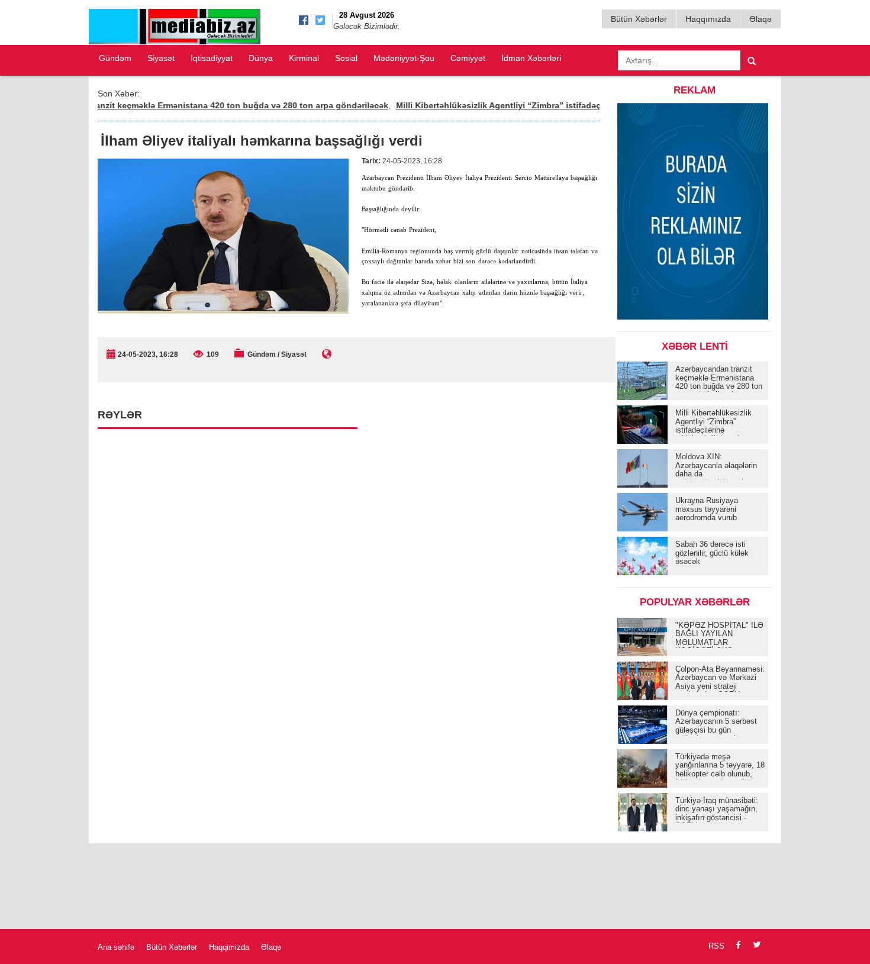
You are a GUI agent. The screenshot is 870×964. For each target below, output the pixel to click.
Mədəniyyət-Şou (403, 58)
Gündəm (115, 58)
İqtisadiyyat (212, 58)
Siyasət (161, 58)
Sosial (346, 58)
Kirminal (304, 58)
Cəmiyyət (467, 58)
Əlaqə (760, 19)
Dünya (261, 58)
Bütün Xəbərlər (639, 19)
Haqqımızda (708, 19)
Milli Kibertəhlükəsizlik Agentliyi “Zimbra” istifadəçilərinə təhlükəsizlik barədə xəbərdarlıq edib (566, 105)
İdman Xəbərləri (531, 58)
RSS (716, 946)
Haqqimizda (229, 947)
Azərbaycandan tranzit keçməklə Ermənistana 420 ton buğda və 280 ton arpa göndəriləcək (186, 105)
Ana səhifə (116, 947)
